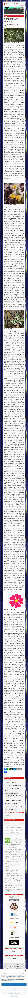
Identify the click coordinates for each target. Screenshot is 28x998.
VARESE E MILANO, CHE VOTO (13, 797)
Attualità (19, 827)
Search (21, 5)
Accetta (14, 985)
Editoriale (13, 827)
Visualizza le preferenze (14, 993)
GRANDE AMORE (11, 809)
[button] (26, 971)
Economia (21, 829)
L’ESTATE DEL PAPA (11, 783)
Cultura (16, 829)
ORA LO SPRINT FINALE (13, 800)
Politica (6, 829)
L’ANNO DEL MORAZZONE (14, 806)
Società (12, 830)
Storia (21, 830)
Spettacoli (12, 832)
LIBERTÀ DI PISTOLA (12, 793)
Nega (14, 989)
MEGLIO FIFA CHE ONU (13, 786)
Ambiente (7, 830)
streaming (10, 865)
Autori (14, 823)
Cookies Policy (14, 996)
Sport (17, 830)
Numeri (14, 815)
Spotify (10, 891)
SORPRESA (8, 780)
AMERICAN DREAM (11, 803)
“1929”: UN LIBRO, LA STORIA (12, 789)
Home (8, 827)
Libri (17, 832)
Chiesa (11, 829)
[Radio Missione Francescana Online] (14, 8)
